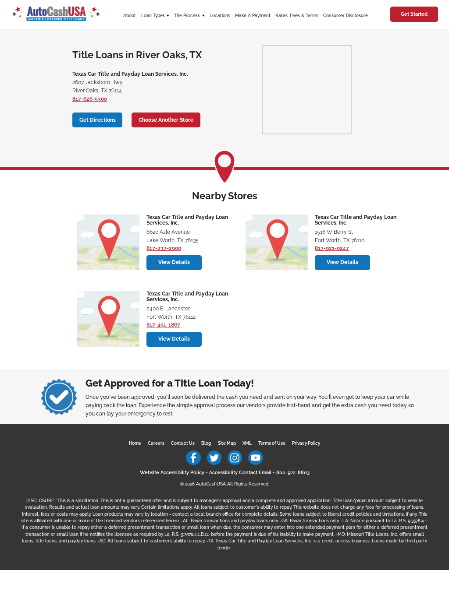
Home (135, 443)
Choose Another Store (166, 120)
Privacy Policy (306, 443)
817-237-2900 (163, 248)
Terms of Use (271, 443)
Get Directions (97, 120)
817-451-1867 (163, 325)
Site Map (227, 443)
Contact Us (183, 443)
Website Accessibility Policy (172, 472)
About (129, 15)
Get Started (414, 14)
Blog (206, 443)
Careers (156, 443)
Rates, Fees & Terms (296, 15)
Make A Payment (253, 15)
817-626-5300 (89, 99)
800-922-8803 (293, 472)
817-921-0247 (332, 248)
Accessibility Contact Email (240, 472)
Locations (220, 15)
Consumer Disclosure (345, 15)
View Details (174, 262)
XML (247, 443)
